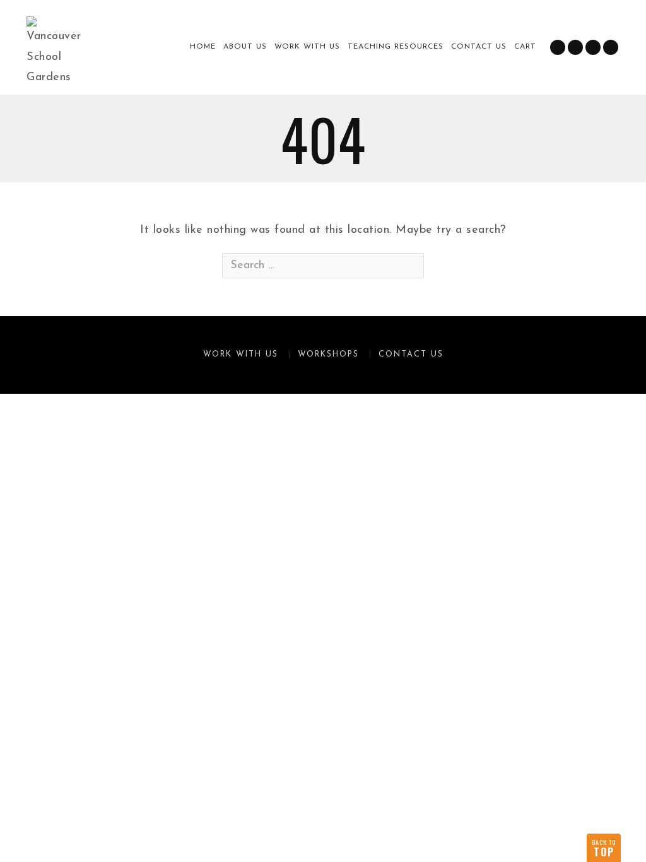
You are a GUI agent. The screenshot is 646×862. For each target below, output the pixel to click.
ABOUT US (245, 46)
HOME (203, 46)
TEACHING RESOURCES (395, 46)
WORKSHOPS (328, 354)
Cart (525, 46)
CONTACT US (479, 46)
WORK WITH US (307, 46)
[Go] (413, 265)
